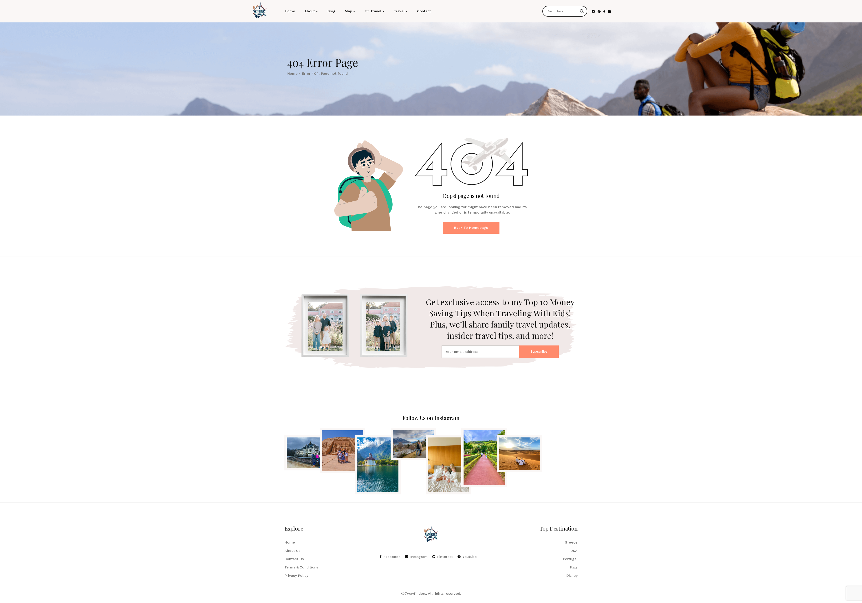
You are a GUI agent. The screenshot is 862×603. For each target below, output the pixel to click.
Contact (424, 11)
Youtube (469, 557)
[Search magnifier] (582, 11)
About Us (292, 550)
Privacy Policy (296, 575)
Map (348, 11)
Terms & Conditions (301, 567)
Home (290, 11)
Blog (331, 11)
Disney (572, 575)
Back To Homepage (471, 227)
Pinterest (445, 557)
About (309, 11)
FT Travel (373, 11)
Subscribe (539, 351)
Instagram (419, 557)
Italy (574, 567)
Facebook (391, 557)
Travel (399, 11)
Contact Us (294, 559)
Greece (571, 542)
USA (574, 550)
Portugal (570, 559)
